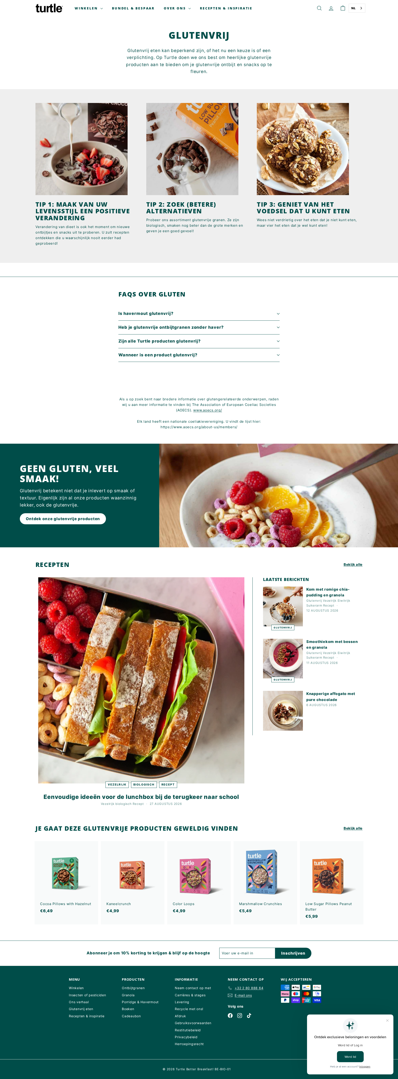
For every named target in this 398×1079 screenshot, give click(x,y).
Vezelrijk (117, 784)
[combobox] (357, 8)
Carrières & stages (190, 995)
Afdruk (180, 1016)
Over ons (175, 8)
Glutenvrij (283, 627)
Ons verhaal (79, 1002)
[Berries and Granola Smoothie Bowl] (283, 659)
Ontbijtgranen (133, 988)
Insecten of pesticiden (87, 995)
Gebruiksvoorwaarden (193, 1023)
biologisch (144, 784)
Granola (128, 995)
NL (353, 8)
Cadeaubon (131, 1016)
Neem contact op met (193, 988)
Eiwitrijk (344, 600)
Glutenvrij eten (81, 1009)
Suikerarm (314, 605)
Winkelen (87, 8)
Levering (182, 1002)
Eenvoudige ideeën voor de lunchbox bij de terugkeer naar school (141, 796)
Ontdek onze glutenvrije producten (63, 518)
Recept (168, 784)
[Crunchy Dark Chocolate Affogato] (283, 711)
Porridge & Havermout (140, 1002)
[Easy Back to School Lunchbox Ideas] (141, 680)
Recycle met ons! (189, 1009)
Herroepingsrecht (189, 1044)
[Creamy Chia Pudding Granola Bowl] (283, 606)
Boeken (128, 1009)
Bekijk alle (353, 564)
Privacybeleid (186, 1037)
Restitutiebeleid (188, 1030)
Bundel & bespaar (133, 8)
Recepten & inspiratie (226, 8)
